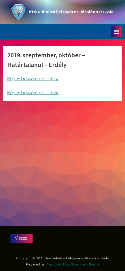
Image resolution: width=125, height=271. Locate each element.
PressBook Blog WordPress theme (72, 264)
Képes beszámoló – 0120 (33, 92)
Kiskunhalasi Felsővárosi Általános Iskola (71, 12)
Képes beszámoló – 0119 (32, 78)
